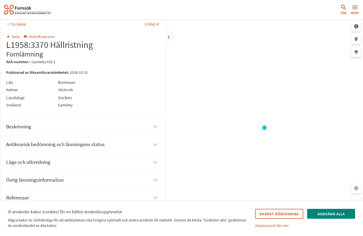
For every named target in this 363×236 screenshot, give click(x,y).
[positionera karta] (356, 39)
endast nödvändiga (279, 213)
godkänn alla (331, 213)
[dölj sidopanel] (169, 37)
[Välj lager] (356, 52)
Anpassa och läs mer (272, 225)
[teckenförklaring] (356, 26)
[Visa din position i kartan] (356, 188)
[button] (343, 9)
